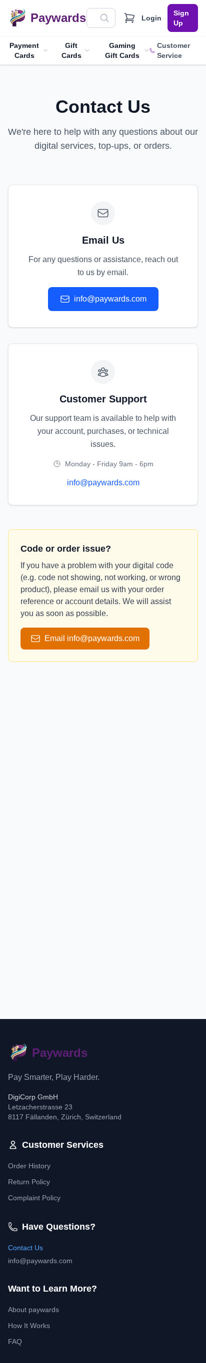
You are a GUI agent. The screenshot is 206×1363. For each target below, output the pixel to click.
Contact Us (25, 1248)
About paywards (33, 1310)
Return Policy (29, 1182)
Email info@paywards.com (92, 638)
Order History (29, 1166)
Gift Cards (72, 50)
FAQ (15, 1342)
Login (152, 18)
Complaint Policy (34, 1198)
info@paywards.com (110, 299)
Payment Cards (24, 50)
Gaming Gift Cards (122, 50)
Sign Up (181, 18)
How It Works (29, 1326)
